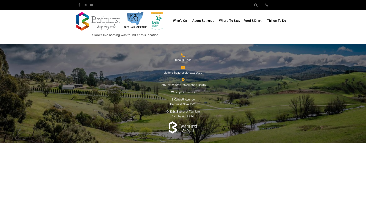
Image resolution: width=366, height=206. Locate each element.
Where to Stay (229, 21)
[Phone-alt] (267, 5)
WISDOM (188, 116)
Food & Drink (253, 21)
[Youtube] (91, 5)
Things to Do (276, 21)
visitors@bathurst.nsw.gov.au (183, 72)
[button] (256, 5)
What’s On (180, 21)
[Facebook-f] (79, 5)
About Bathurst (203, 21)
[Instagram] (85, 5)
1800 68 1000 (183, 60)
